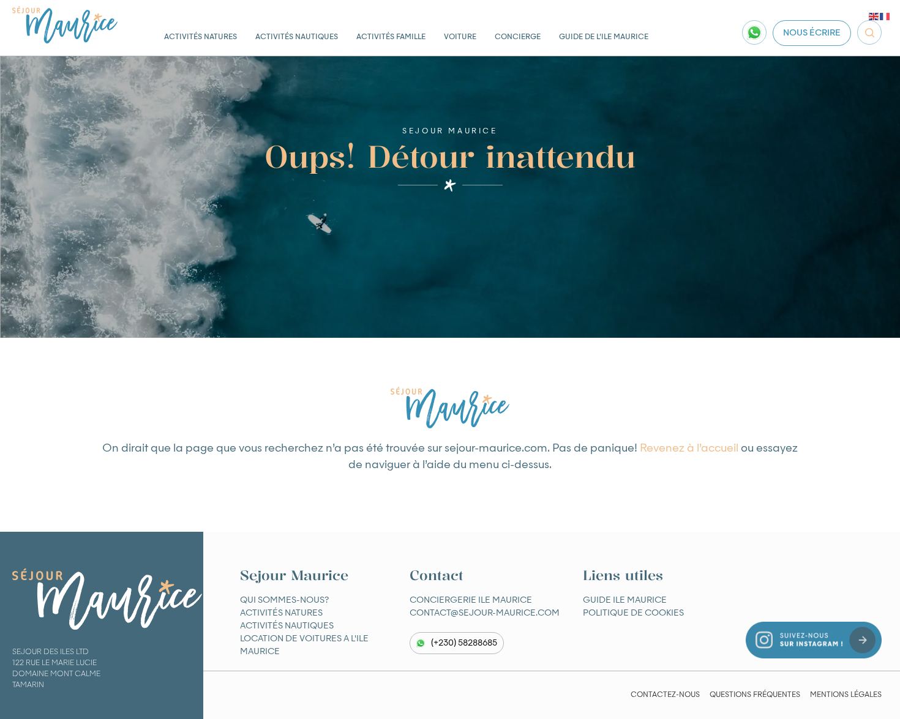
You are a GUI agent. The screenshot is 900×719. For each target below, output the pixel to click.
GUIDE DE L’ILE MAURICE (603, 37)
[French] (885, 16)
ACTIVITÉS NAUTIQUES (296, 37)
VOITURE (460, 37)
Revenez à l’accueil (689, 448)
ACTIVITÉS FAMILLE (391, 37)
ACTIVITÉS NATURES (200, 37)
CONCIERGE (518, 37)
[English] (874, 16)
